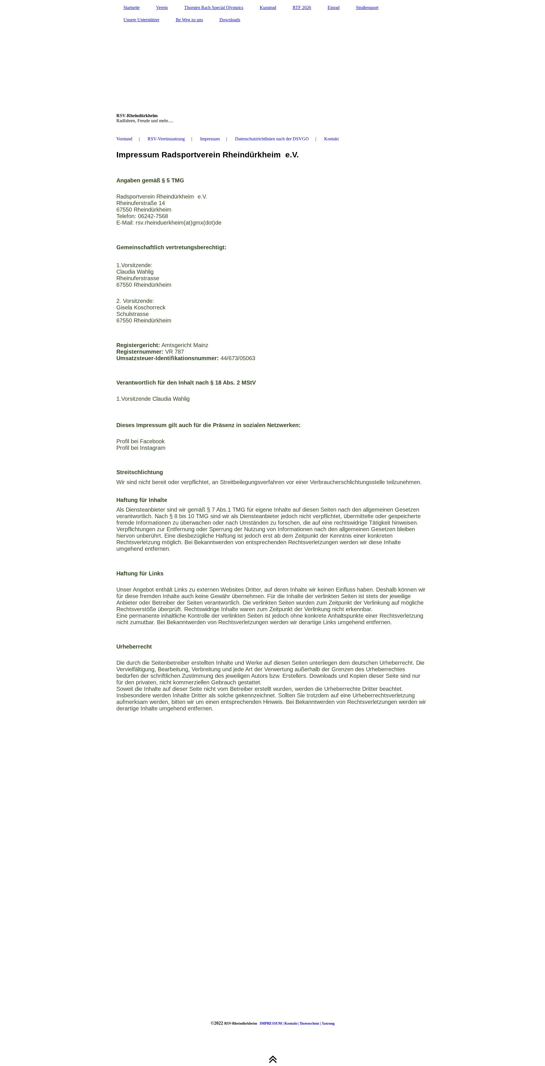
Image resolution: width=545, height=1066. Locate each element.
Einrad (333, 7)
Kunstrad (268, 7)
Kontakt (331, 138)
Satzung (328, 1023)
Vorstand (124, 138)
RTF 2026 (302, 7)
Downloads (229, 19)
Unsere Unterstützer (141, 19)
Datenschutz (309, 1023)
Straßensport (367, 7)
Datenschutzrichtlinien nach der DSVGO (272, 138)
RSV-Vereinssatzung (166, 138)
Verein (162, 7)
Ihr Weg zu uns (189, 19)
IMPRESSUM (271, 1023)
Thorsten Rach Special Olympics (213, 7)
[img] (272, 64)
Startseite (131, 7)
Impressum (210, 138)
